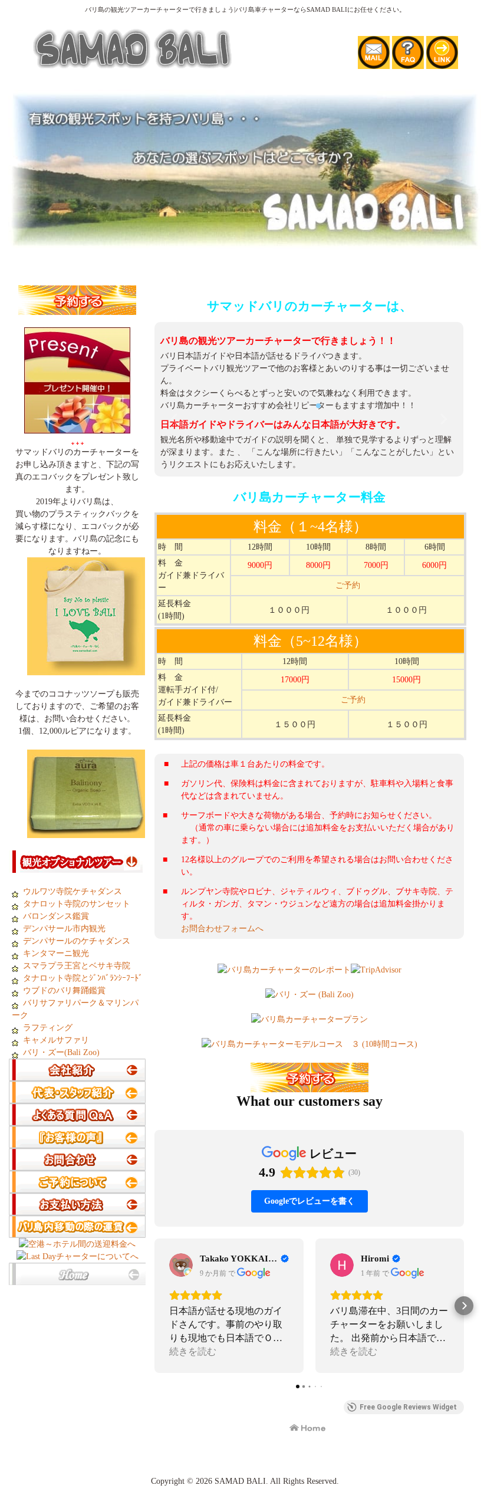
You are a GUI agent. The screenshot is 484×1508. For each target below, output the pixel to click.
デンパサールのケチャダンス (76, 941)
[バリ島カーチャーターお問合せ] (77, 1164)
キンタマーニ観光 (56, 953)
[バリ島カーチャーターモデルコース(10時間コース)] (309, 1247)
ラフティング (47, 1027)
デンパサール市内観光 (64, 928)
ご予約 (347, 788)
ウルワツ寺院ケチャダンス (72, 891)
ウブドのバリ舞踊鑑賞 (64, 990)
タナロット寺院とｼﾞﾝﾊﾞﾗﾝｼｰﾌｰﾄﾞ (82, 978)
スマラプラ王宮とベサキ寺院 (76, 965)
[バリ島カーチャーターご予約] (77, 308)
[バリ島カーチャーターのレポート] (284, 1172)
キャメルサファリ (56, 1040)
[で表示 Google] (181, 1467)
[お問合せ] (374, 62)
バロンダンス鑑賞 (56, 916)
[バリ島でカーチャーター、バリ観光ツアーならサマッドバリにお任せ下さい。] (244, 243)
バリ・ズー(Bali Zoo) (59, 1052)
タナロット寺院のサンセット (76, 903)
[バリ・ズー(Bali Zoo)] (309, 1197)
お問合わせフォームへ (222, 1131)
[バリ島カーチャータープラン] (309, 1222)
